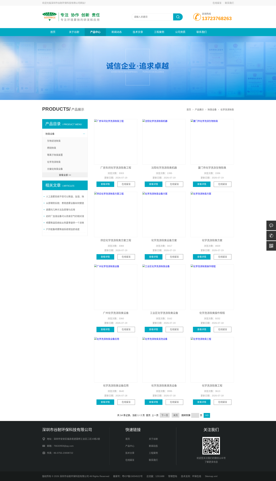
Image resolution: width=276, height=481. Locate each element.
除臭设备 (212, 109)
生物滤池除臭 (54, 141)
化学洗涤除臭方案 (212, 240)
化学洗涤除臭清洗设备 (164, 385)
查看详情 (105, 184)
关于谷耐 (74, 32)
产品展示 (199, 109)
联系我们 (229, 3)
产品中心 (95, 32)
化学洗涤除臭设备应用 (116, 385)
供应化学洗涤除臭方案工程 (115, 240)
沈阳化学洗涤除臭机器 (164, 167)
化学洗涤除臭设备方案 (164, 240)
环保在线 (196, 476)
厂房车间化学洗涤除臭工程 (115, 167)
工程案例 (159, 32)
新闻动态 (116, 32)
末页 (175, 415)
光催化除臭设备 (55, 169)
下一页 (164, 415)
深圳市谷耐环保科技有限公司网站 (68, 3)
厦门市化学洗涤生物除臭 (212, 167)
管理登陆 (172, 476)
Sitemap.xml (211, 476)
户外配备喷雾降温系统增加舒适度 (63, 229)
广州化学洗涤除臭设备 (116, 313)
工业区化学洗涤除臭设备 (164, 313)
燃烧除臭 (51, 148)
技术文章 (138, 32)
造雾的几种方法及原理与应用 (60, 209)
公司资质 (180, 32)
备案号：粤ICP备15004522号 (128, 476)
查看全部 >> (65, 175)
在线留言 (217, 3)
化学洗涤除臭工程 (212, 385)
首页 (52, 32)
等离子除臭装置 (55, 155)
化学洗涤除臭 (227, 109)
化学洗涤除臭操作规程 (212, 313)
